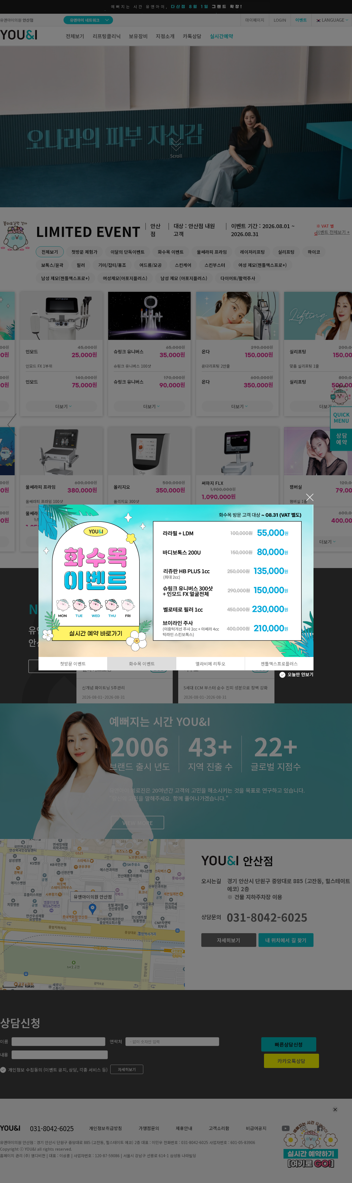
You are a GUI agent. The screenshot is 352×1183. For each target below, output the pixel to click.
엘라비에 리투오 (211, 663)
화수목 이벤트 (142, 663)
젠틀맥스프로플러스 (279, 663)
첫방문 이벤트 (73, 663)
